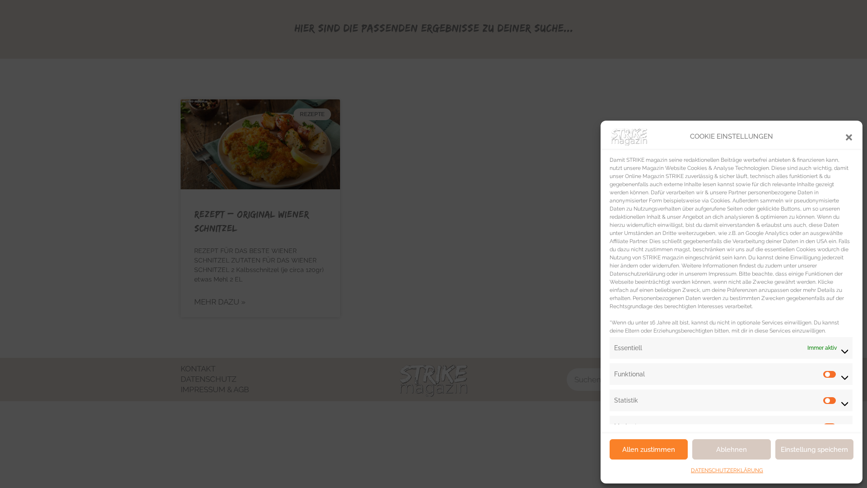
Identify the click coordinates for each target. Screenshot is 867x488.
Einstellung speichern (814, 450)
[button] (848, 136)
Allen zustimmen (648, 450)
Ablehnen (731, 450)
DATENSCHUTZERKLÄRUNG (727, 470)
